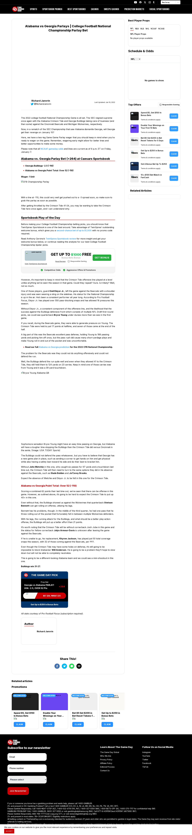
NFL (132, 28)
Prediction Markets (134, 9)
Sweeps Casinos (111, 9)
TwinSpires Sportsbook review (61, 238)
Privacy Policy (106, 759)
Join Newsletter (18, 791)
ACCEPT (9, 831)
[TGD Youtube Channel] (135, 2)
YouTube (146, 756)
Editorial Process (107, 767)
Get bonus (102, 257)
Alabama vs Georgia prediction (54, 347)
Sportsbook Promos (52, 9)
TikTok (145, 767)
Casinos (95, 9)
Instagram (146, 752)
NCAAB (161, 29)
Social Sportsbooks (159, 9)
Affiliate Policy (106, 763)
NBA (137, 29)
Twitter (145, 759)
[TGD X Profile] (145, 2)
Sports (33, 9)
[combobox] (162, 2)
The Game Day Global (109, 752)
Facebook (146, 763)
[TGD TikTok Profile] (153, 2)
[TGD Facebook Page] (140, 2)
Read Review (60, 261)
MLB (142, 29)
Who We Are (105, 756)
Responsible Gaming (79, 261)
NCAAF (154, 29)
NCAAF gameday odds (52, 148)
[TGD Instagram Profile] (149, 2)
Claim (19, 724)
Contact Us (105, 770)
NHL (147, 29)
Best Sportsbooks (77, 9)
